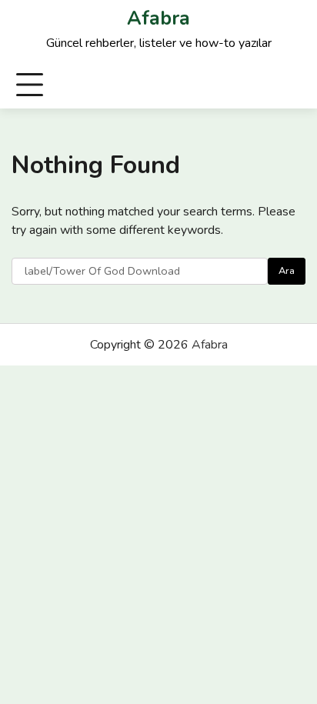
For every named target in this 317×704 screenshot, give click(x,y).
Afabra (158, 18)
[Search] (293, 85)
